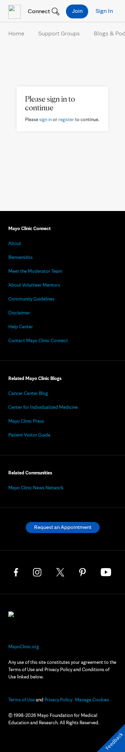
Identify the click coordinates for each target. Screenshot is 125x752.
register (66, 119)
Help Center (20, 326)
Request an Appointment (62, 527)
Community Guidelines (31, 299)
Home (16, 33)
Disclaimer (19, 312)
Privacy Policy (58, 699)
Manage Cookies (92, 699)
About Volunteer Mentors (34, 285)
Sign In (104, 10)
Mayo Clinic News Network (36, 487)
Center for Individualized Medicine (43, 407)
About (14, 243)
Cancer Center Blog (28, 393)
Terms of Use (21, 699)
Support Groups (59, 33)
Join (77, 10)
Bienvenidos (20, 257)
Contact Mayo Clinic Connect (38, 340)
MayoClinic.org (23, 646)
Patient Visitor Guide (29, 435)
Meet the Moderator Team (35, 271)
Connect (38, 11)
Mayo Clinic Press (26, 421)
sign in (45, 119)
